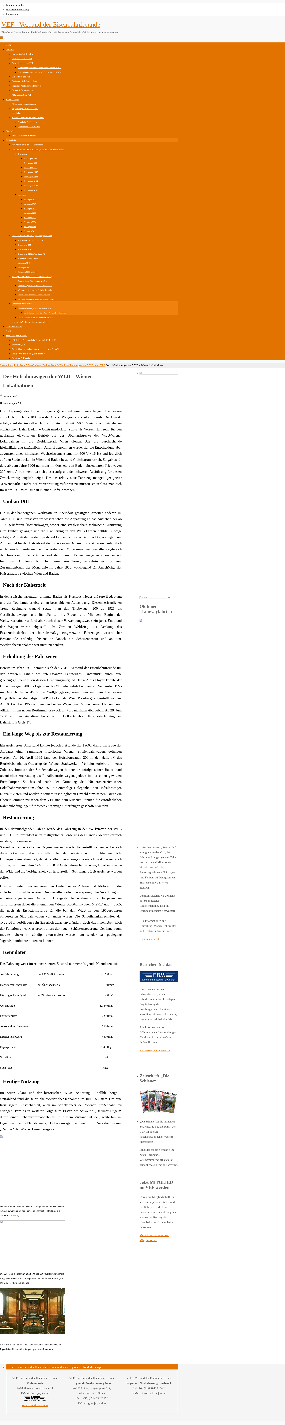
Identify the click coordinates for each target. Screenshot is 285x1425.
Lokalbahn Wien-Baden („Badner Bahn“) (36, 365)
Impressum (12, 13)
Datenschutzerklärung (17, 9)
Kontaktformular (15, 4)
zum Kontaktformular (35, 1405)
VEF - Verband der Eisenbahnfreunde (50, 24)
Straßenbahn (6, 365)
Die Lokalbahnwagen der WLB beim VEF (82, 365)
